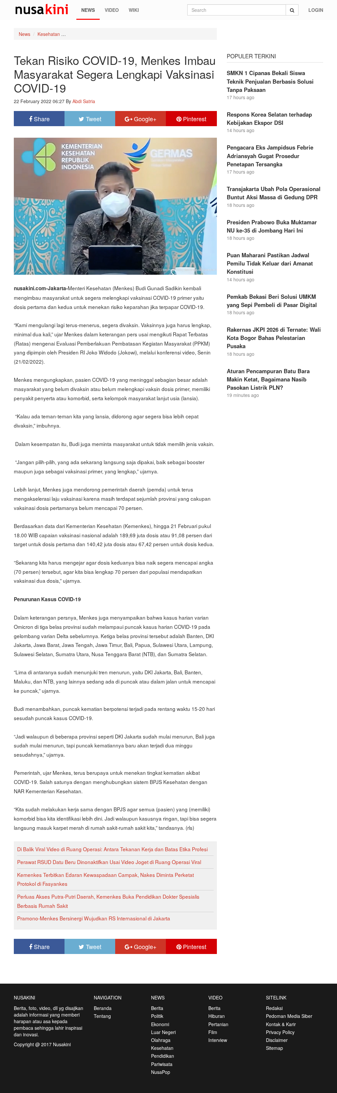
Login (315, 10)
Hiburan (216, 1016)
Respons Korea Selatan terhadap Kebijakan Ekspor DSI (269, 118)
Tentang (102, 1016)
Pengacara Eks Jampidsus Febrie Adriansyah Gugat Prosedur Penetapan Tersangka (270, 155)
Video (112, 10)
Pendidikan (162, 1055)
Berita (157, 1008)
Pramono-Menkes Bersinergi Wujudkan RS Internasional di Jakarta (93, 918)
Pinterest (193, 118)
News (88, 10)
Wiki (134, 10)
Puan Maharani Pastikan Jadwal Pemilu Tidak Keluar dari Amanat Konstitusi (270, 263)
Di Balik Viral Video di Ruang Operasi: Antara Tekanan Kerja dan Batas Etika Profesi (112, 849)
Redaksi (274, 1008)
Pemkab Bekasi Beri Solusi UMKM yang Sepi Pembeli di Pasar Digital (272, 301)
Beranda (103, 1008)
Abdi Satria (83, 101)
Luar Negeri (163, 1032)
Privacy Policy (280, 1032)
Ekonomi (160, 1024)
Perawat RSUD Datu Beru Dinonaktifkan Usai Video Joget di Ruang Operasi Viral (109, 861)
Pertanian (218, 1024)
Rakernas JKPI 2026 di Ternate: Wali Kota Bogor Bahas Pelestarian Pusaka (274, 337)
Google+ (144, 118)
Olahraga (160, 1040)
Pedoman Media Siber (289, 1016)
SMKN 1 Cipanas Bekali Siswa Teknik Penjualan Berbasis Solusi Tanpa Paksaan (270, 81)
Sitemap (274, 1048)
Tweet (92, 118)
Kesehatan (49, 34)
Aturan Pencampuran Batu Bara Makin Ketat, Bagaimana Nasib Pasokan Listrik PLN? (268, 379)
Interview (217, 1040)
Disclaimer (277, 1040)
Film (212, 1032)
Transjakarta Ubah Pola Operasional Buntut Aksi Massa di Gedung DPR (274, 193)
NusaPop (160, 1072)
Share (41, 118)
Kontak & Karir (281, 1024)
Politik (157, 1016)
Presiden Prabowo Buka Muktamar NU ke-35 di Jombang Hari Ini (272, 226)
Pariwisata (161, 1064)
